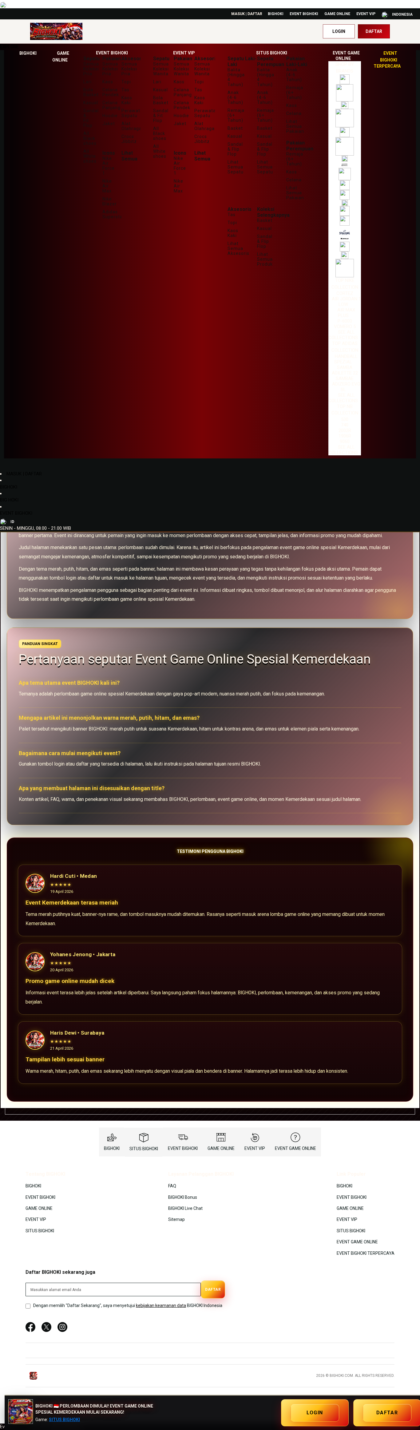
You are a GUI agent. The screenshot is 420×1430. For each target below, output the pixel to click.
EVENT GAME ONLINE (295, 1148)
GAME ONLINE (337, 14)
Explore (9, 47)
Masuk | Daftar (246, 14)
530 (344, 419)
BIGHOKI (275, 14)
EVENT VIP (365, 14)
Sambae (345, 378)
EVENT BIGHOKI (304, 14)
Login (338, 31)
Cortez (344, 293)
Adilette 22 (345, 373)
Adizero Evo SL (346, 386)
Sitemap (176, 1219)
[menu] (210, 254)
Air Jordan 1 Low (346, 301)
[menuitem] (28, 53)
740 (344, 425)
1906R (345, 436)
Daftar (374, 31)
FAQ (172, 1185)
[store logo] (56, 31)
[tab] (210, 47)
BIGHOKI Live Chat (185, 1208)
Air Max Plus (346, 312)
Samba (344, 367)
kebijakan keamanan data (161, 1305)
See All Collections (343, 334)
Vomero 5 (345, 326)
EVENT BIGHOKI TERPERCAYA (365, 1252)
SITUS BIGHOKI (143, 1148)
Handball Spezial (346, 359)
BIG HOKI (9, 500)
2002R (345, 430)
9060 (345, 441)
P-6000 (345, 321)
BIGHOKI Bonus (182, 1196)
